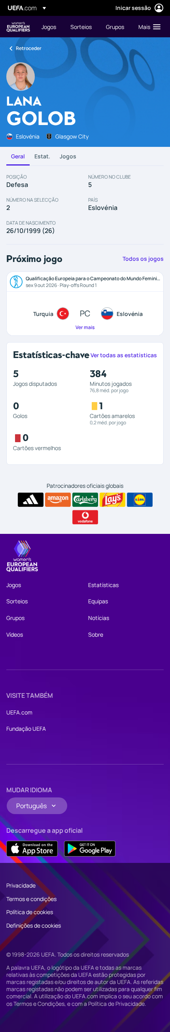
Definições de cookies (33, 925)
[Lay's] (112, 500)
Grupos (15, 618)
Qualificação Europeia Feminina (18, 26)
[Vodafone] (85, 517)
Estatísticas (103, 585)
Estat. (42, 156)
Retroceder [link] (29, 48)
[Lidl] (140, 500)
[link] (48, 27)
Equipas (98, 601)
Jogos (68, 156)
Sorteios (17, 601)
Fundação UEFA (26, 728)
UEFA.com (19, 712)
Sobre (95, 634)
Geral (18, 156)
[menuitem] (49, 27)
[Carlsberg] (85, 500)
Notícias (98, 618)
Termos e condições (31, 899)
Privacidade (21, 885)
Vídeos (14, 634)
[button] (147, 27)
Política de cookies (29, 912)
